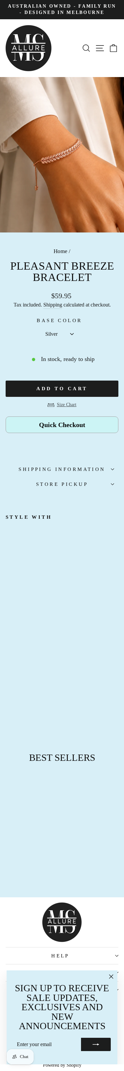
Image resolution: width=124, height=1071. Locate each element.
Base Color (59, 320)
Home (60, 251)
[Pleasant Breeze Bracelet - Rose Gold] (9, 706)
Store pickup (62, 484)
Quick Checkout (62, 424)
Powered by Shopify (62, 1065)
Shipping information (62, 469)
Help (60, 955)
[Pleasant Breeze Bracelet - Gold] (24, 706)
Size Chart (66, 404)
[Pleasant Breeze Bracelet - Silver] (17, 706)
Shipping (52, 305)
